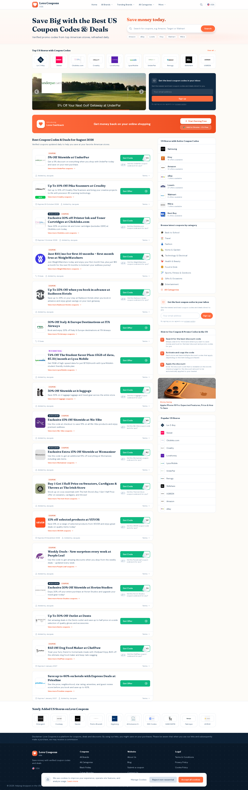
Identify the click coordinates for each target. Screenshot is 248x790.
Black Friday (85, 767)
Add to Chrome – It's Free (197, 127)
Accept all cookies (190, 779)
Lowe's (152, 37)
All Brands (105, 4)
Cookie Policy (181, 767)
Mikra (182, 37)
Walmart (171, 37)
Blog (129, 762)
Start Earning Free (197, 121)
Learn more (72, 781)
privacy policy (180, 104)
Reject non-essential (163, 779)
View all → (211, 50)
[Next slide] (141, 91)
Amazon (132, 37)
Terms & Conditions (184, 757)
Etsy (161, 37)
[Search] (201, 4)
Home (94, 4)
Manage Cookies (139, 779)
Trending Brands (124, 4)
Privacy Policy (181, 762)
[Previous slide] (36, 91)
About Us (131, 757)
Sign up (182, 98)
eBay (142, 37)
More (161, 4)
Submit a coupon (135, 767)
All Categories (145, 4)
